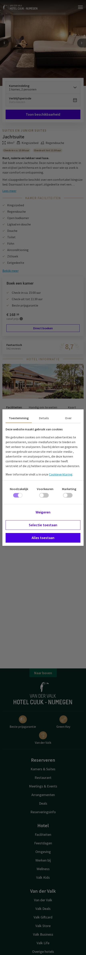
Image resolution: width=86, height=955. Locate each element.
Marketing (69, 489)
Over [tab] (68, 418)
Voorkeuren (45, 489)
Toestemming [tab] (19, 418)
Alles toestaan (43, 537)
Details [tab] (44, 418)
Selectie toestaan (43, 525)
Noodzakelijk (19, 489)
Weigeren (43, 512)
